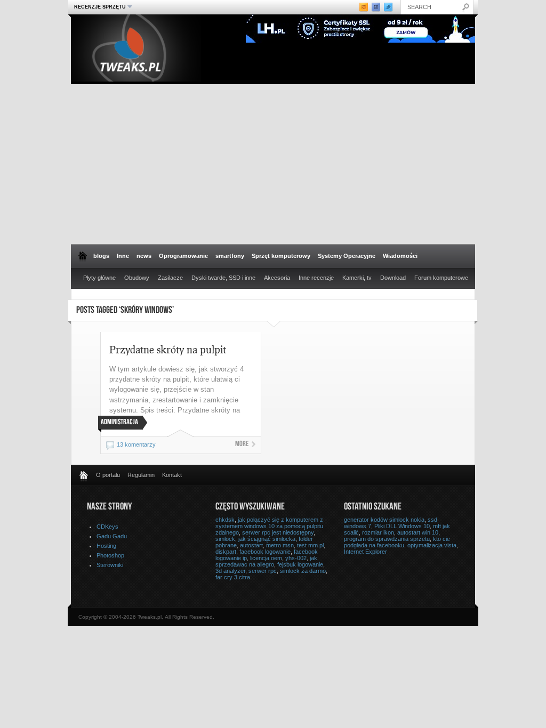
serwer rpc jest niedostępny (278, 532)
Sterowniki (110, 565)
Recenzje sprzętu (98, 7)
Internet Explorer (365, 551)
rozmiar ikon (378, 532)
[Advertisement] (273, 164)
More (241, 444)
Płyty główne (99, 277)
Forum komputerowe (441, 277)
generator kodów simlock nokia (384, 519)
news (143, 256)
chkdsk (225, 519)
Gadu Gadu (112, 536)
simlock (225, 539)
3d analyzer (230, 571)
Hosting (106, 546)
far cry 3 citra (232, 577)
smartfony (229, 256)
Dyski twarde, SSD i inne (223, 277)
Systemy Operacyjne (346, 256)
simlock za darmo (303, 571)
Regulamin (141, 475)
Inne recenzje (316, 277)
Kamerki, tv (357, 277)
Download (393, 277)
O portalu (108, 475)
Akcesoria (277, 277)
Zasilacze (170, 277)
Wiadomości (400, 256)
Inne (123, 256)
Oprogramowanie (183, 256)
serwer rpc (262, 571)
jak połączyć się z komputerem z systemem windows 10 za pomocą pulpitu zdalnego (269, 526)
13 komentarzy (136, 444)
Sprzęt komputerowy (281, 256)
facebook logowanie (265, 551)
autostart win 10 (417, 532)
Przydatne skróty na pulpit (167, 349)
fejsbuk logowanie (300, 564)
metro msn (280, 545)
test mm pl (310, 545)
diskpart (225, 551)
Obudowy (136, 277)
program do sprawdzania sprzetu (387, 539)
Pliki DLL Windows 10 (402, 526)
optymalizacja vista (431, 545)
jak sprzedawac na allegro (266, 561)
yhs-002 (296, 558)
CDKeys (107, 526)
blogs (101, 256)
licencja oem (266, 558)
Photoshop (110, 555)
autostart (251, 545)
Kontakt (172, 475)
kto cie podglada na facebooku (397, 542)
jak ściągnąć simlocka (266, 539)
